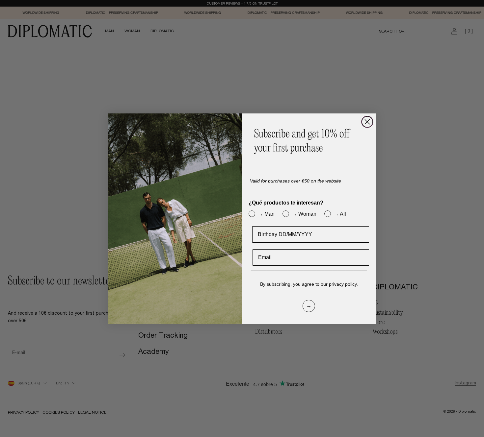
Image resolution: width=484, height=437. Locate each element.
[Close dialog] (367, 122)
